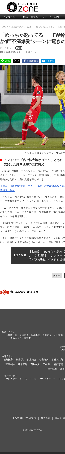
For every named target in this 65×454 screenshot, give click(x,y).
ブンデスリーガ (47, 379)
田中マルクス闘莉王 (20, 338)
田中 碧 (46, 364)
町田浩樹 (52, 369)
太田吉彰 (58, 335)
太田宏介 (46, 335)
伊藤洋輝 (44, 359)
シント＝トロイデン (26, 51)
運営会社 (45, 418)
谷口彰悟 (58, 364)
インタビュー (10, 16)
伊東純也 (31, 359)
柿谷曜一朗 (11, 335)
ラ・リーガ (30, 379)
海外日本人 (7, 356)
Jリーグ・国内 (51, 16)
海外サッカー (11, 375)
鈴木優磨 (10, 51)
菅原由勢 (10, 364)
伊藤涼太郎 (57, 359)
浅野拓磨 (8, 359)
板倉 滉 (20, 359)
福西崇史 (35, 335)
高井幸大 (35, 364)
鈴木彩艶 (22, 364)
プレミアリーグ (13, 379)
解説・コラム (30, 16)
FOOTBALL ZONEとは (24, 418)
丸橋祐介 (23, 335)
